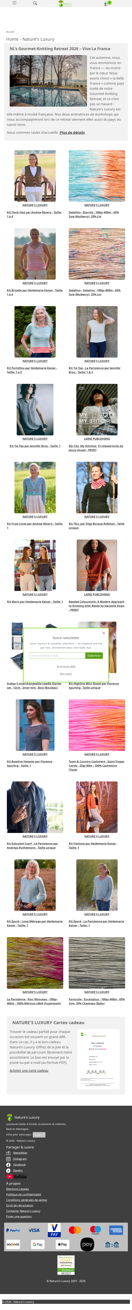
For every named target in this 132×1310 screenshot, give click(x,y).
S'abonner (94, 655)
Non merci (66, 673)
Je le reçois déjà (66, 666)
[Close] (104, 633)
